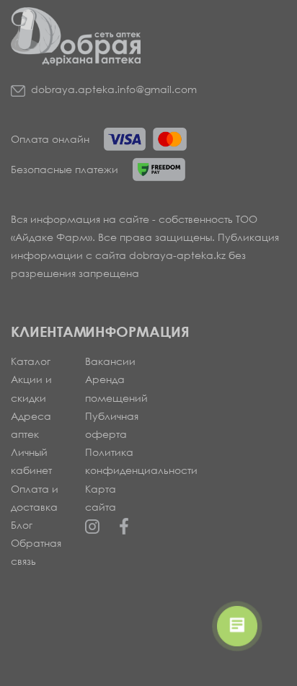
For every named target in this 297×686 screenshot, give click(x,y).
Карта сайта (100, 498)
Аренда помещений (111, 388)
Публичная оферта (111, 425)
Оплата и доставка (34, 498)
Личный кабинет (31, 461)
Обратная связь (36, 552)
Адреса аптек (31, 425)
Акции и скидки (31, 388)
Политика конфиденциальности (111, 461)
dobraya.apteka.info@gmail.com (114, 89)
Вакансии (110, 361)
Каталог (30, 361)
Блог (21, 525)
